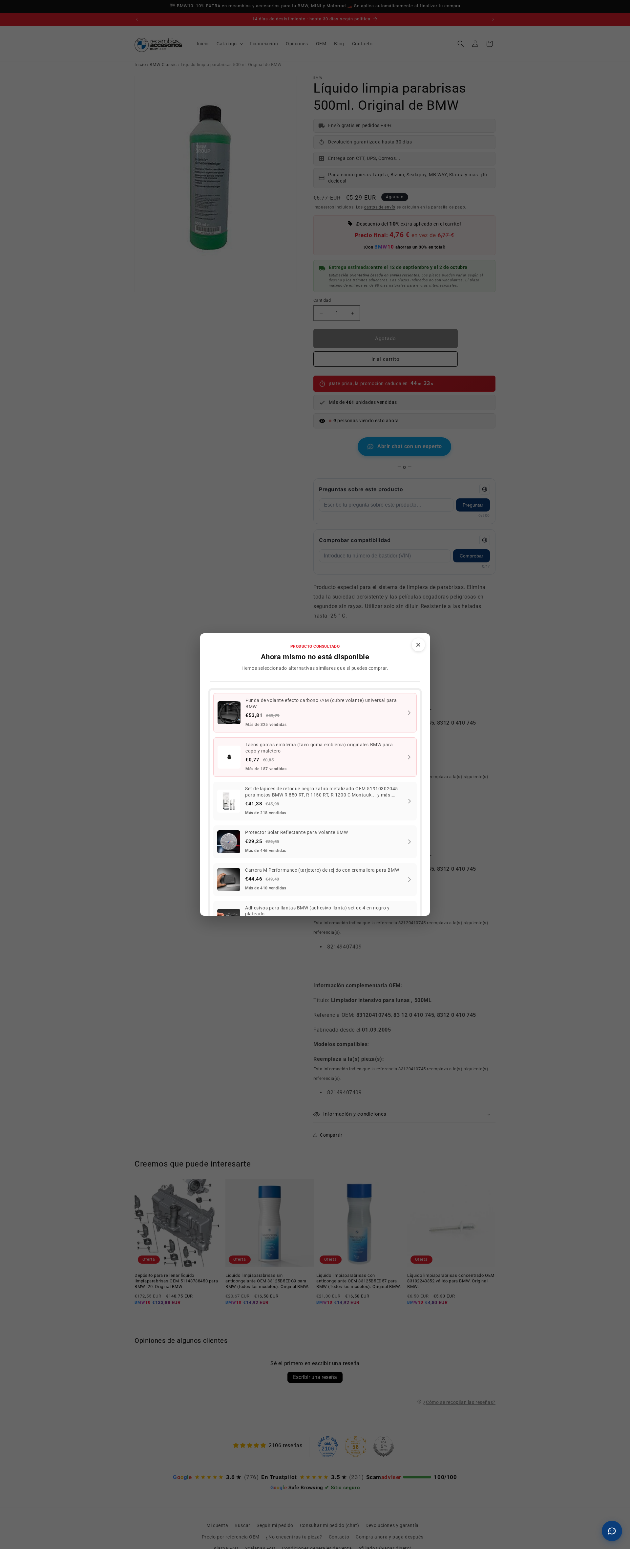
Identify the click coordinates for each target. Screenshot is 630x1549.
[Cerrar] (418, 644)
